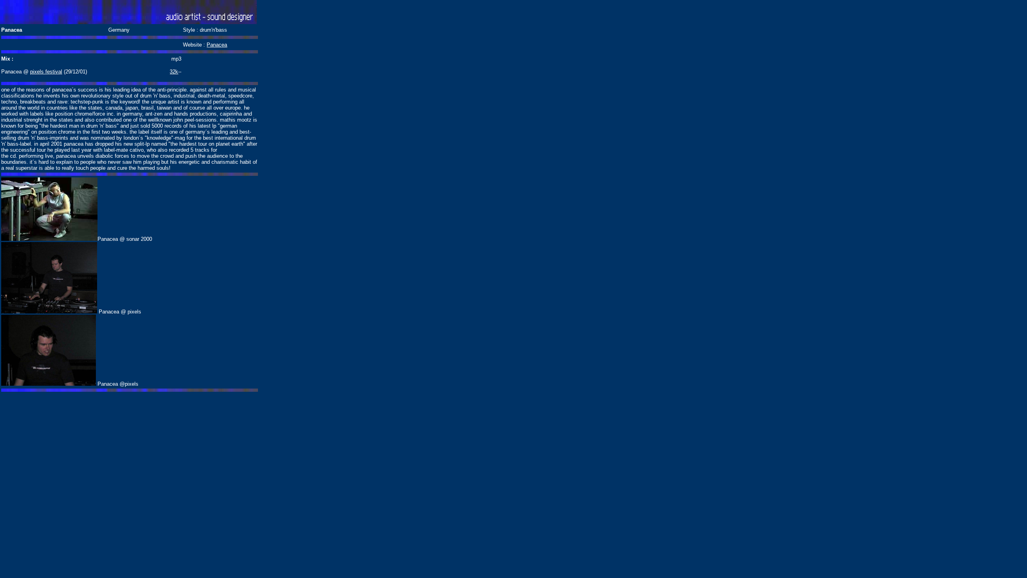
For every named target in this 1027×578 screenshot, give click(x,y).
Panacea (217, 45)
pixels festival (46, 72)
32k (174, 72)
